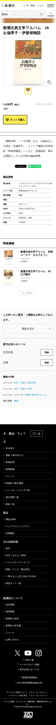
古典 (29, 388)
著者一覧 (10, 504)
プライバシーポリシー (38, 692)
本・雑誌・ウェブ (35, 5)
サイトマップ (41, 695)
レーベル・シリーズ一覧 (18, 490)
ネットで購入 (17, 119)
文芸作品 (31, 382)
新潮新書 (10, 469)
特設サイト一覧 (13, 583)
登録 (46, 352)
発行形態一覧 (12, 497)
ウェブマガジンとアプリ (18, 526)
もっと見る (27, 293)
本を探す (10, 448)
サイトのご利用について (17, 692)
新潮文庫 (10, 462)
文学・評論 (19, 382)
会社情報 (10, 604)
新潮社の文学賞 (13, 625)
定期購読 (10, 533)
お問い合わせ (12, 639)
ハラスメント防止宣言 (18, 695)
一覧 (38, 433)
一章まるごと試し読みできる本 (21, 576)
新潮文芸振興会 (29, 677)
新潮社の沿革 (12, 618)
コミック (10, 476)
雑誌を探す (11, 519)
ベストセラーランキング (18, 562)
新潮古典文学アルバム (36, 395)
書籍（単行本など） (15, 455)
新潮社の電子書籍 (14, 483)
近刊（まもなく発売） (17, 555)
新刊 (8, 548)
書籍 (16, 401)
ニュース (10, 632)
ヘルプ (32, 695)
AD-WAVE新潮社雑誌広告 (29, 682)
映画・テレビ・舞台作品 (18, 569)
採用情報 (10, 611)
